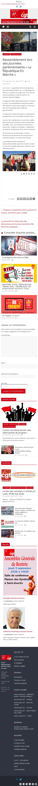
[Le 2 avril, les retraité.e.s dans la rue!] (7, 520)
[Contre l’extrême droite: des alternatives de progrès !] (19, 404)
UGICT (16, 766)
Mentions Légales (19, 666)
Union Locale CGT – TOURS (23, 716)
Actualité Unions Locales (22, 746)
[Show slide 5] (31, 174)
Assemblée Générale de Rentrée (14, 598)
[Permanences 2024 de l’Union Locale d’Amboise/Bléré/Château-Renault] (7, 446)
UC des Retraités (19, 769)
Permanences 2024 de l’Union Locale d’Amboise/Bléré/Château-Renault (24, 450)
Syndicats (29, 488)
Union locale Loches (9, 426)
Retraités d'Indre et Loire (18, 488)
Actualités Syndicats (20, 749)
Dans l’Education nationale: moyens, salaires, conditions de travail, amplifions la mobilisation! (25, 511)
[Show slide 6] (34, 174)
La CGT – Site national (21, 760)
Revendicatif (18, 677)
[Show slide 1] (21, 174)
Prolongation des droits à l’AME (15, 257)
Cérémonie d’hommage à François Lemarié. (18, 631)
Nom (3, 363)
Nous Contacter (19, 660)
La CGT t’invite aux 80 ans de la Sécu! (13, 4)
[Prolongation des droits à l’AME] (19, 237)
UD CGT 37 (21, 81)
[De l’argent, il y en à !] (19, 296)
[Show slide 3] (26, 174)
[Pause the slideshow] (29, 161)
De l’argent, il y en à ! (10, 315)
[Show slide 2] (24, 174)
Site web (4, 383)
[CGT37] (3, 27)
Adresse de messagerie (10, 374)
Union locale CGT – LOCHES (23, 708)
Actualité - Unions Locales (11, 424)
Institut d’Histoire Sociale (22, 763)
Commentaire (5, 335)
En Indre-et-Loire (15, 54)
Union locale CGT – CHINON (23, 699)
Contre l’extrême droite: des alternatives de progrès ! (17, 431)
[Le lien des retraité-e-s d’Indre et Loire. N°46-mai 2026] (19, 467)
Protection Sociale (20, 680)
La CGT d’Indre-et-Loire (21, 657)
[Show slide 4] (29, 174)
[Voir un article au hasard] (34, 27)
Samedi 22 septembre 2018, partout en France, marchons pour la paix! (18, 211)
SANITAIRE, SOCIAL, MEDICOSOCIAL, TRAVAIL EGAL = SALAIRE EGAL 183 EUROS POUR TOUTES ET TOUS (17, 286)
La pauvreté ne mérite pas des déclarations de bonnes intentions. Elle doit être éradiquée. (17, 224)
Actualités (6, 54)
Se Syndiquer (18, 663)
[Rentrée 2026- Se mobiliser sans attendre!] (7, 530)
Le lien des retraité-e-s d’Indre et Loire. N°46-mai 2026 (19, 492)
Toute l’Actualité (19, 740)
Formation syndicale (20, 683)
